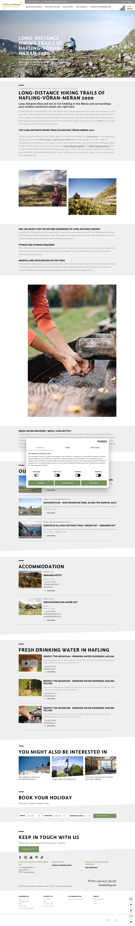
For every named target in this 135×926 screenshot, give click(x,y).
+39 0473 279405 (50, 582)
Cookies (47, 886)
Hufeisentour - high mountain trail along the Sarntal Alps (79, 503)
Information (24, 896)
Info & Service (81, 7)
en (128, 1)
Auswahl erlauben (67, 483)
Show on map (49, 579)
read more (51, 490)
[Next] (131, 44)
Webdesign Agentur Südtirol (21, 920)
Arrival (23, 816)
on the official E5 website (73, 146)
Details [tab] (67, 447)
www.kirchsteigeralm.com (52, 616)
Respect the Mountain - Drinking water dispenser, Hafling (78, 656)
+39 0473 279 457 (50, 666)
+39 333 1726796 (50, 611)
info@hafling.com (107, 885)
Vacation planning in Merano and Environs (54, 1)
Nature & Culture (52, 7)
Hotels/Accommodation (101, 7)
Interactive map (48, 904)
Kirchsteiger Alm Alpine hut (60, 602)
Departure (48, 816)
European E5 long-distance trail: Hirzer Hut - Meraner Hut (79, 525)
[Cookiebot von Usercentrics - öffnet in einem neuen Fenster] (99, 441)
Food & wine (22, 906)
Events (21, 904)
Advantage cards (24, 901)
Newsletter (47, 899)
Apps (45, 901)
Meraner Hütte (52, 575)
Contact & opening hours (61, 865)
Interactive (48, 896)
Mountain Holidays (34, 7)
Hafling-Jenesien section (99, 146)
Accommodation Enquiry (75, 899)
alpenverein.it (48, 587)
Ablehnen (41, 483)
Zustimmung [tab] (40, 447)
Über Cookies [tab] (95, 447)
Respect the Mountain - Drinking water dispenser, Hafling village (78, 682)
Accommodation (74, 896)
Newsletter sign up (29, 849)
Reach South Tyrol (24, 899)
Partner (95, 904)
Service (96, 896)
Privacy (52, 886)
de (123, 1)
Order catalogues (98, 899)
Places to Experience (33, 1)
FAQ (94, 901)
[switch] (57, 475)
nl (131, 1)
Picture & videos (48, 906)
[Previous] (3, 44)
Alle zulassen (94, 483)
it (125, 1)
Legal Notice (59, 886)
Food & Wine (68, 7)
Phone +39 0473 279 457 (102, 881)
